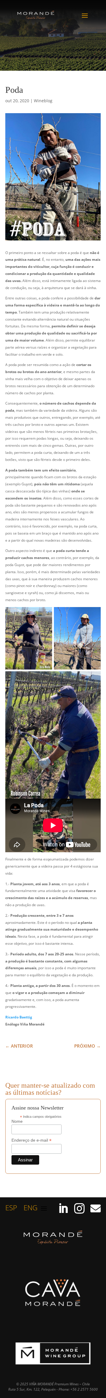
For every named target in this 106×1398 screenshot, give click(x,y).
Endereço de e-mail (31, 1140)
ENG (30, 1209)
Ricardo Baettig (18, 1017)
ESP (11, 1209)
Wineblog (43, 100)
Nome (17, 1121)
